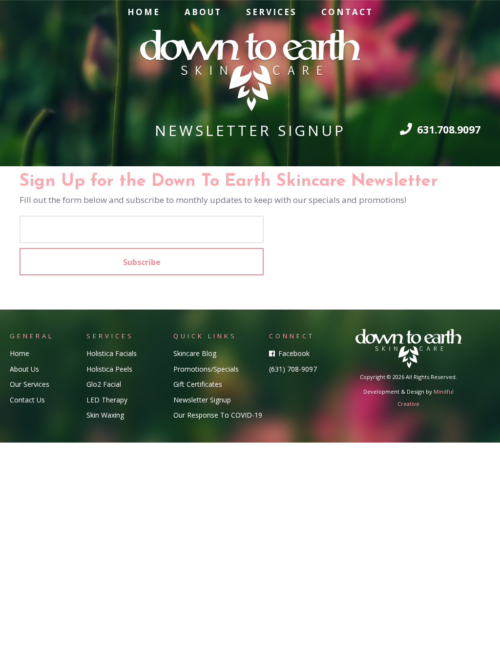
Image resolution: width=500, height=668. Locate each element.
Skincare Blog (194, 353)
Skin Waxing (105, 415)
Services (271, 12)
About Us (24, 369)
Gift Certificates (197, 384)
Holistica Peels (109, 369)
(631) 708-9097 (293, 369)
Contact (347, 12)
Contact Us (27, 399)
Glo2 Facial (103, 384)
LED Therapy (106, 399)
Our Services (29, 384)
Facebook (293, 353)
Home (143, 12)
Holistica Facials (111, 353)
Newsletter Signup (202, 399)
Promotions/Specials (206, 369)
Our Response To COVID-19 (217, 415)
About (203, 12)
